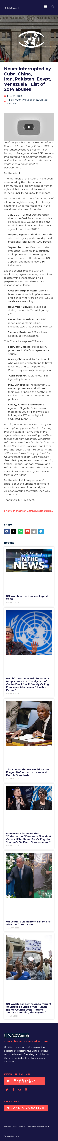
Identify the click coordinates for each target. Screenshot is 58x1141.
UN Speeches (30, 99)
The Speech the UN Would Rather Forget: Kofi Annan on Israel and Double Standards (27, 772)
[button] (45, 6)
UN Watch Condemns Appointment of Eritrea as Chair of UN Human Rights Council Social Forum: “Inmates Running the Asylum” (28, 1008)
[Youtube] (20, 1090)
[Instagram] (26, 1090)
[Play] (29, 127)
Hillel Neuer (14, 99)
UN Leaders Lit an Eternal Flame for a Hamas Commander (29, 923)
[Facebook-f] (13, 1090)
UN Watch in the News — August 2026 (27, 598)
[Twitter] (7, 1090)
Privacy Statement (11, 1136)
